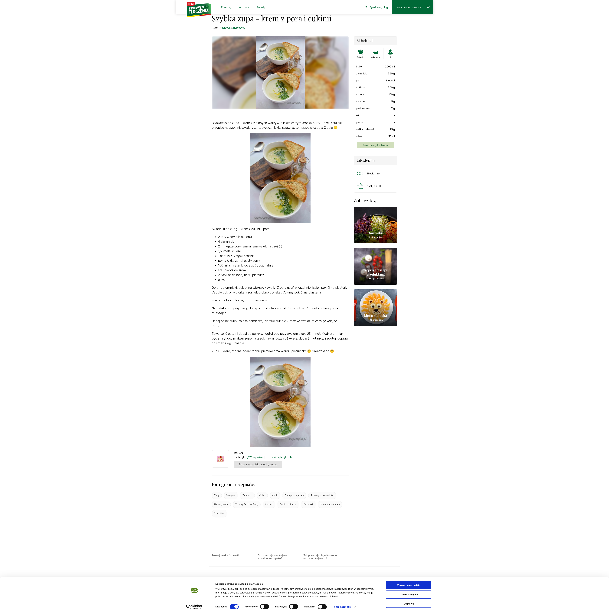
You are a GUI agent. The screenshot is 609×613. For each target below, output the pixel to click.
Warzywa (230, 495)
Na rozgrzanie (221, 504)
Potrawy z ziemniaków (322, 495)
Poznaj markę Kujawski (225, 555)
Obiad (262, 495)
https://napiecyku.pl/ (279, 457)
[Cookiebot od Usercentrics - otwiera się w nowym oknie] (194, 606)
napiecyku (226, 27)
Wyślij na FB (374, 186)
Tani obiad (219, 513)
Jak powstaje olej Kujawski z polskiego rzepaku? (273, 557)
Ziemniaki (247, 495)
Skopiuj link (373, 173)
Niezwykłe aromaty (330, 504)
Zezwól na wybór (408, 594)
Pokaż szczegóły (342, 606)
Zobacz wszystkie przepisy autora (258, 464)
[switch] (264, 606)
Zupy (216, 495)
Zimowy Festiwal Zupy (246, 504)
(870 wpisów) (254, 457)
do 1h (275, 495)
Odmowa (409, 603)
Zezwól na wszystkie (408, 585)
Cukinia (268, 504)
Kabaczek (308, 504)
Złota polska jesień (294, 495)
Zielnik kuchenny (288, 504)
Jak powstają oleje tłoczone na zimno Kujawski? (320, 557)
